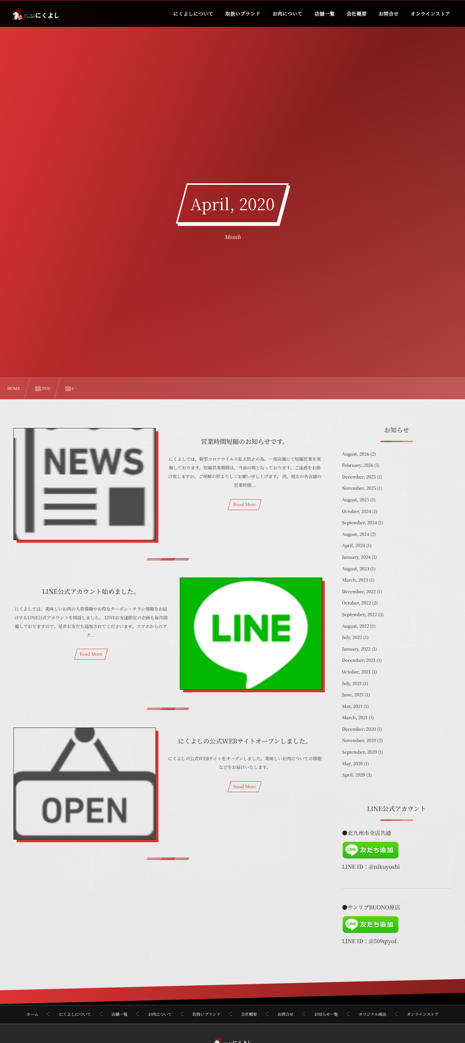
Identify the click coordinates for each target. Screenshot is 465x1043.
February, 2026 (357, 465)
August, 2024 (355, 534)
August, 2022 (355, 626)
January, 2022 (356, 649)
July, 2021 (352, 683)
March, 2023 (355, 580)
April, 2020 (353, 775)
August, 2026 (355, 454)
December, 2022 (359, 591)
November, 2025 (359, 488)
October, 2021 (356, 672)
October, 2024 (356, 511)
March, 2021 (355, 717)
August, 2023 (355, 569)
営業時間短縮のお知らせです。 (245, 441)
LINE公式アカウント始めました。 (91, 591)
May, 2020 (352, 764)
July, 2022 (352, 637)
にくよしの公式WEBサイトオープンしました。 (245, 740)
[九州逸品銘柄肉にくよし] (35, 14)
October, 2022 (356, 603)
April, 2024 (353, 545)
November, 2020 (359, 740)
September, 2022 (359, 614)
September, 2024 (359, 523)
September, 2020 (359, 752)
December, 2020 (359, 729)
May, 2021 (352, 706)
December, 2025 (359, 477)
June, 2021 (353, 695)
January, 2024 (356, 557)
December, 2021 (359, 660)
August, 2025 (355, 500)
